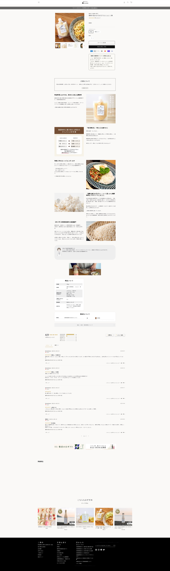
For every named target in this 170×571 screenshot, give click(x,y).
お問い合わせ (40, 550)
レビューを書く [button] (120, 335)
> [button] (88, 436)
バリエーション (92, 29)
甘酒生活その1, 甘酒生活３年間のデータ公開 (84, 559)
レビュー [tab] (48, 345)
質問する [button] (110, 335)
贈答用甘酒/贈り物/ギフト (62, 548)
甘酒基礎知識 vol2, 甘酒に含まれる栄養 (84, 548)
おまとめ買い (59, 554)
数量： (90, 35)
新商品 (58, 546)
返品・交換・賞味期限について (85, 325)
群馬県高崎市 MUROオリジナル (70, 317)
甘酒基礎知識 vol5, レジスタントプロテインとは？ (85, 555)
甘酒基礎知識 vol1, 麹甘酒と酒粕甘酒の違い (85, 546)
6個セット (97, 31)
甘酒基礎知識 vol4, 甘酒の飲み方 (82, 552)
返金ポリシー (40, 556)
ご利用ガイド (40, 552)
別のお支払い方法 (101, 46)
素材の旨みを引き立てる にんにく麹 (52, 360)
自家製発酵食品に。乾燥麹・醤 (63, 558)
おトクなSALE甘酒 (61, 563)
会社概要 (39, 548)
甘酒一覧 (59, 544)
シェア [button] (48, 363)
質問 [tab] (56, 345)
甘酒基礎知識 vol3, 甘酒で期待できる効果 (84, 550)
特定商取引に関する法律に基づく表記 (45, 544)
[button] (122, 363)
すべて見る (85, 503)
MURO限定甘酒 (60, 552)
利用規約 (39, 554)
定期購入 (59, 550)
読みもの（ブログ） (80, 544)
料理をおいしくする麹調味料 (63, 556)
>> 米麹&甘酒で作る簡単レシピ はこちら (62, 176)
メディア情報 (78, 563)
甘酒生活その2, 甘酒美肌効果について (83, 561)
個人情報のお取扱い (42, 546)
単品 (91, 31)
